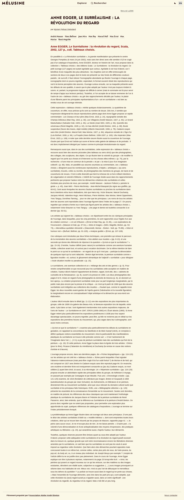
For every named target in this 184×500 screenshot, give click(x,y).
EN (180, 3)
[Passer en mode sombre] (175, 3)
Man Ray (92, 36)
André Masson (57, 36)
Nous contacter (171, 495)
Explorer (82, 3)
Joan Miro (82, 36)
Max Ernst (114, 36)
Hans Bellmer (71, 36)
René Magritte (64, 39)
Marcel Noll (103, 36)
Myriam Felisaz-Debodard (65, 29)
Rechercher (100, 3)
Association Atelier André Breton (44, 495)
